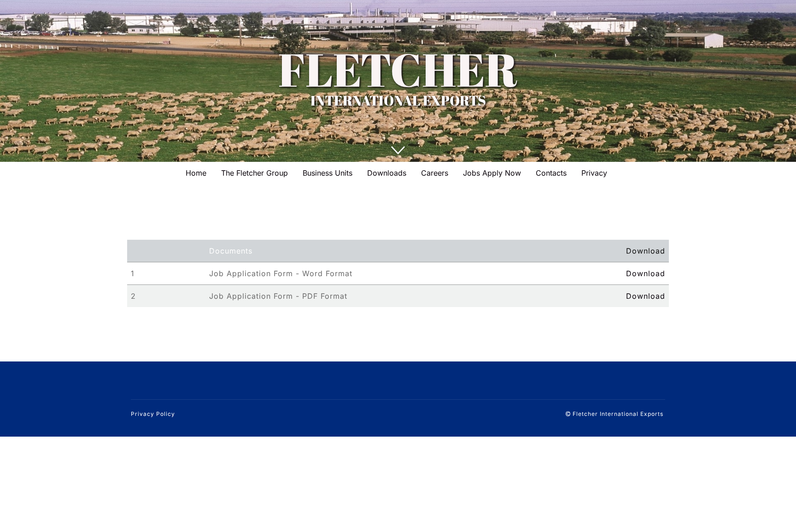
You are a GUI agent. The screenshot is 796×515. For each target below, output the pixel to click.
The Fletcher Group (254, 173)
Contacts (551, 173)
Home (196, 173)
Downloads (386, 173)
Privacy (594, 173)
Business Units (327, 173)
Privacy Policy (153, 413)
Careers (434, 173)
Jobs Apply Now (492, 173)
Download (645, 273)
